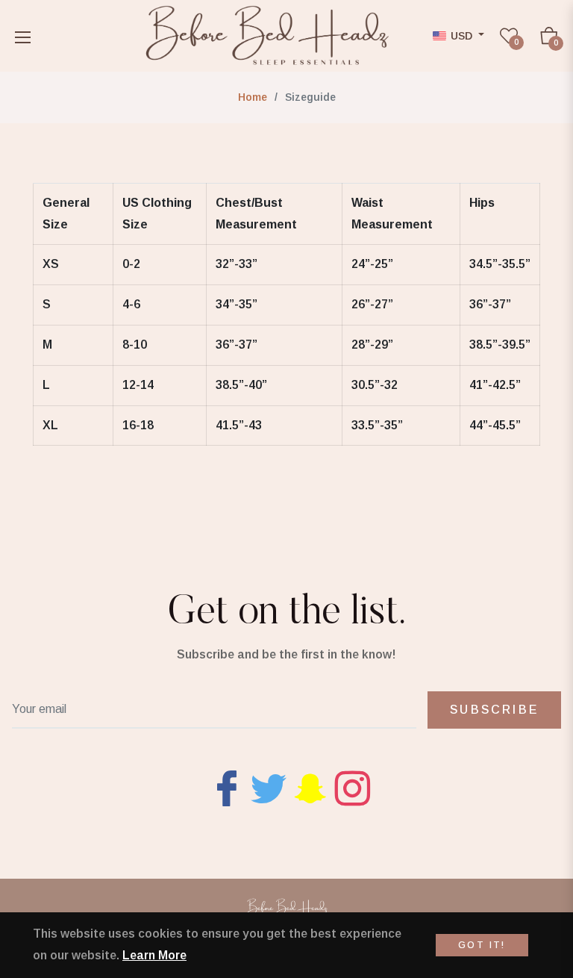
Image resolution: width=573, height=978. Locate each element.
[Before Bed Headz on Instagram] (352, 787)
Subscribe (494, 709)
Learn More (154, 955)
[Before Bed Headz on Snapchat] (310, 787)
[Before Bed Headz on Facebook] (227, 787)
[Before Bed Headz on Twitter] (268, 787)
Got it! (482, 945)
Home (252, 97)
